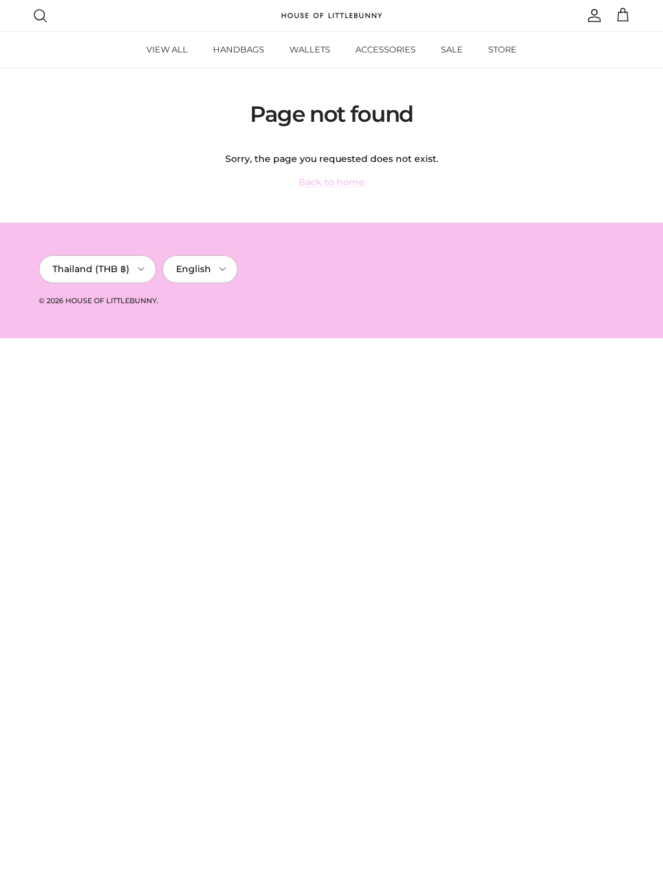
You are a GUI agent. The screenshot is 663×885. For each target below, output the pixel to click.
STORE (502, 49)
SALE (452, 49)
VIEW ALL (167, 49)
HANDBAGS (238, 49)
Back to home (331, 182)
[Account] (591, 15)
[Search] (40, 15)
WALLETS (309, 49)
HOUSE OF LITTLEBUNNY (111, 300)
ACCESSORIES (385, 49)
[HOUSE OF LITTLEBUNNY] (332, 15)
